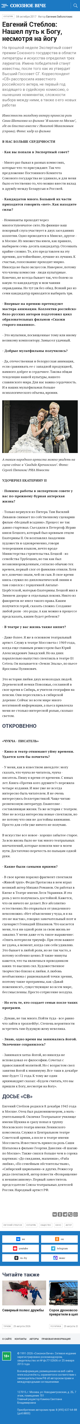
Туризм (7, 1326)
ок (62, 1239)
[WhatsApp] (75, 1214)
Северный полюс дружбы (23, 1310)
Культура (8, 17)
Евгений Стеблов (13, 1225)
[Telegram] (65, 1214)
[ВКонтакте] (54, 1214)
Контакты (20, 1339)
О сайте (7, 1339)
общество (45, 1225)
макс (62, 1258)
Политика (55, 1326)
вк (23, 1239)
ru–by (23, 1258)
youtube (23, 1248)
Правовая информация (56, 1339)
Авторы (34, 1339)
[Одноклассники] (60, 1214)
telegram (62, 1248)
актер (69, 1225)
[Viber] (70, 1214)
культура (31, 1225)
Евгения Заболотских (59, 16)
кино (58, 1225)
